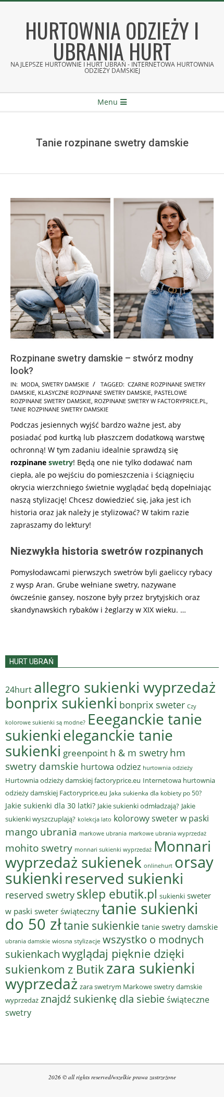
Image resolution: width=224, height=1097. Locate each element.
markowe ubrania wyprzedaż (167, 833)
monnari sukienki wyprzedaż (113, 849)
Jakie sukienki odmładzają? (138, 806)
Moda (30, 384)
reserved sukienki (124, 878)
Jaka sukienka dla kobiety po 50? (155, 793)
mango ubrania (41, 832)
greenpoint (85, 753)
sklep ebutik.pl (117, 894)
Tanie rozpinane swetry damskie (59, 409)
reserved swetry (39, 895)
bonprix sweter (152, 705)
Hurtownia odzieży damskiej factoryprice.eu (73, 780)
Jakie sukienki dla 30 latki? (50, 806)
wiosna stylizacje (76, 941)
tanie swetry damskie (180, 926)
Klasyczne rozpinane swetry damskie (94, 392)
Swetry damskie (65, 384)
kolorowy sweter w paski (161, 818)
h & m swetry (139, 752)
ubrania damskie (27, 941)
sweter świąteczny (66, 911)
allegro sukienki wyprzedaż (125, 687)
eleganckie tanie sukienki (89, 743)
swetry (60, 462)
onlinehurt (158, 865)
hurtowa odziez (111, 766)
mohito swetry (38, 848)
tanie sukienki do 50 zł (101, 916)
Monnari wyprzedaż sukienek (108, 854)
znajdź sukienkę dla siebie (103, 999)
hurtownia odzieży (168, 767)
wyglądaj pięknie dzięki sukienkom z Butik (94, 961)
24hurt (18, 689)
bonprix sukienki (61, 703)
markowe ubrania (103, 833)
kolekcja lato (94, 819)
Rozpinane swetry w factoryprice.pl (150, 401)
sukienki (172, 896)
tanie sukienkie (102, 925)
